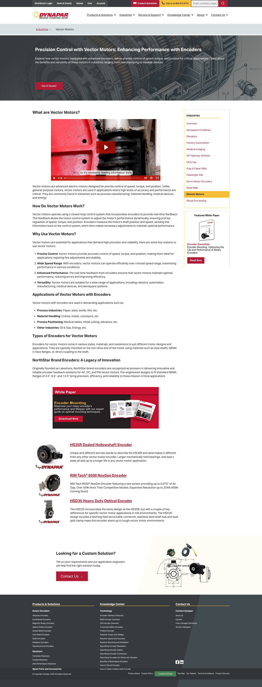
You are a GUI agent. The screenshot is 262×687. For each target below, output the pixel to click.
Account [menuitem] (101, 3)
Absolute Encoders (40, 615)
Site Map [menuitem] (181, 673)
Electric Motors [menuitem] (195, 194)
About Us (179, 615)
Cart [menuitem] (89, 3)
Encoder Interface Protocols (111, 615)
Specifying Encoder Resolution (113, 646)
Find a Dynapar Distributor (186, 623)
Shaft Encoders (38, 638)
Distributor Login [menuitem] (43, 3)
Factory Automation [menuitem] (197, 142)
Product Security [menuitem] (222, 673)
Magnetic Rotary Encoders (43, 623)
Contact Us (218, 15)
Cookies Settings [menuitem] (165, 674)
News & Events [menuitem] (64, 3)
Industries (125, 15)
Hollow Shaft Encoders (41, 631)
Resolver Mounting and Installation (114, 642)
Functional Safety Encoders (111, 627)
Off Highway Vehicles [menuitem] (198, 155)
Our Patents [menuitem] (191, 673)
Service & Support (149, 15)
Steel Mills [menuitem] (192, 187)
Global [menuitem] (79, 3)
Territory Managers (183, 627)
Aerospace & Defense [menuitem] (198, 130)
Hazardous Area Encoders (43, 646)
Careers (179, 619)
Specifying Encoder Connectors (113, 654)
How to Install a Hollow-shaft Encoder (115, 669)
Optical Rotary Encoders (42, 627)
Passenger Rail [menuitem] (194, 175)
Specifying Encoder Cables (111, 650)
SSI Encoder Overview (109, 623)
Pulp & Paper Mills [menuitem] (196, 168)
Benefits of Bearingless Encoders (114, 661)
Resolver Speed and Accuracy (112, 638)
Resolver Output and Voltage (112, 634)
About (201, 15)
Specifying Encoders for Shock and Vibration (118, 657)
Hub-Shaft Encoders (40, 634)
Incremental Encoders (41, 619)
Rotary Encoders (41, 611)
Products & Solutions (100, 15)
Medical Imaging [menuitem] (195, 149)
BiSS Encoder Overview (110, 619)
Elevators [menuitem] (191, 136)
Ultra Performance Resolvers (44, 664)
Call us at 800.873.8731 (177, 3)
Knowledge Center (178, 15)
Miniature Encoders (40, 642)
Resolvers (37, 651)
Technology (106, 611)
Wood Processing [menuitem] (196, 200)
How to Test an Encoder (110, 665)
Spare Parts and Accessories (47, 669)
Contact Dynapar (184, 611)
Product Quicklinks (147, 3)
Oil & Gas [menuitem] (191, 162)
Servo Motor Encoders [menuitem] (199, 181)
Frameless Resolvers (41, 656)
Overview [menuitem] (191, 123)
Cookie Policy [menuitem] (147, 673)
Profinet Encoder (107, 631)
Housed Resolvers (39, 660)
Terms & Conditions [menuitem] (206, 673)
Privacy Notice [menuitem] (134, 673)
